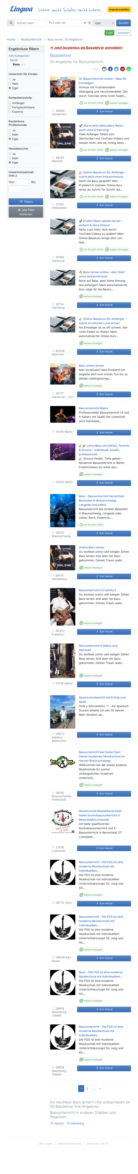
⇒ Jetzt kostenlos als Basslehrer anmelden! (86, 47)
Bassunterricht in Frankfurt (97, 590)
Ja (13, 79)
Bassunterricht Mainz (93, 408)
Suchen (123, 23)
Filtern (26, 202)
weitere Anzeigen (117, 103)
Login (109, 32)
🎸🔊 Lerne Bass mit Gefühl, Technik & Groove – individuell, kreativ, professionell (104, 450)
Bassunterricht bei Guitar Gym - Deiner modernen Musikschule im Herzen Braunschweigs (102, 756)
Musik (14, 60)
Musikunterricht (31, 39)
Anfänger (18, 103)
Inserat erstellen (119, 9)
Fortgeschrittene (23, 107)
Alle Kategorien (19, 55)
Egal (15, 88)
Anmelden (123, 32)
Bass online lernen (91, 365)
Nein (15, 83)
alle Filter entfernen (26, 212)
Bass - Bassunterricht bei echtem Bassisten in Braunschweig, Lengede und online (101, 500)
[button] (84, 23)
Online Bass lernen (91, 547)
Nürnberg (77, 1123)
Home (11, 39)
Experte (17, 111)
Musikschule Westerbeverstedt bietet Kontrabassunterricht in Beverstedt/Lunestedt (100, 815)
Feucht (59, 1123)
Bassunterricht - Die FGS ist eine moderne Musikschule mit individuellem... (101, 866)
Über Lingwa (45, 1143)
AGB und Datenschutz (69, 1143)
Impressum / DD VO (97, 1143)
